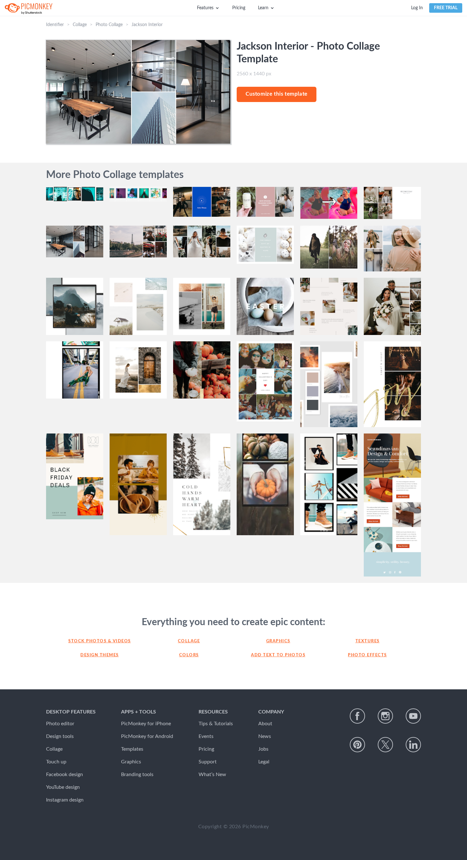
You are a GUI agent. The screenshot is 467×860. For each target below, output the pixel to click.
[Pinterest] (357, 744)
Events (206, 736)
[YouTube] (413, 716)
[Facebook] (357, 716)
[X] (385, 744)
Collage (80, 25)
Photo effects (367, 655)
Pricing (238, 8)
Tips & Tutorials (216, 723)
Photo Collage (109, 25)
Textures (367, 641)
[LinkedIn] (413, 744)
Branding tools (137, 774)
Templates (132, 749)
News (264, 736)
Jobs (263, 749)
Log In (417, 8)
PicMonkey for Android (147, 736)
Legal (263, 761)
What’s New (212, 774)
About (265, 723)
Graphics (278, 641)
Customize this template (277, 94)
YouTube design (63, 787)
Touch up (56, 761)
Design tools (60, 736)
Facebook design (64, 774)
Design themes (99, 655)
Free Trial (445, 8)
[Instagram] (385, 716)
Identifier (55, 25)
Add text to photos (278, 655)
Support (208, 761)
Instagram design (65, 799)
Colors (189, 655)
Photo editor (60, 723)
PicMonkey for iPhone (146, 723)
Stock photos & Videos (99, 641)
